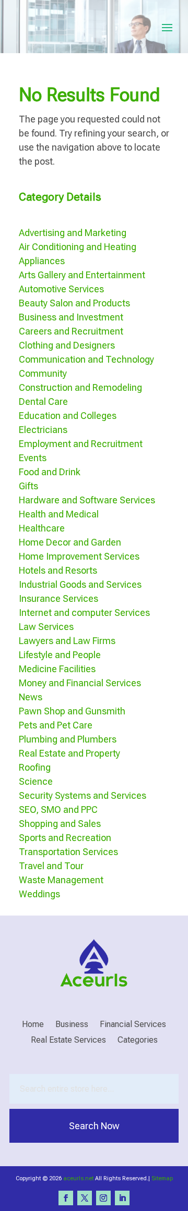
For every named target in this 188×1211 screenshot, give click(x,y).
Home (33, 1025)
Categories (138, 1040)
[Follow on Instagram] (103, 1198)
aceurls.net (78, 1178)
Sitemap (162, 1178)
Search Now (94, 1125)
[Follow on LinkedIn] (122, 1198)
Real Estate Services (68, 1040)
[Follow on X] (84, 1198)
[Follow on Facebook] (65, 1198)
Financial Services (133, 1025)
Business (71, 1025)
